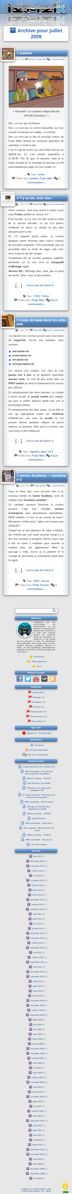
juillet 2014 (37, 890)
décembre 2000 (38, 1149)
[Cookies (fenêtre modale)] (65, 1185)
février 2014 (37, 895)
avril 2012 (37, 952)
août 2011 (37, 967)
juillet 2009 (37, 1020)
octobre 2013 (37, 904)
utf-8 (50, 451)
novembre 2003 (38, 1097)
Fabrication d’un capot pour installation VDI (39, 789)
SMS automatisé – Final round (38, 823)
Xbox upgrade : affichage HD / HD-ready (38, 829)
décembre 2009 (38, 1000)
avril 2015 (37, 876)
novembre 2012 (38, 938)
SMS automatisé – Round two (39, 840)
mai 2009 (37, 1029)
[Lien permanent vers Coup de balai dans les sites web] (8, 320)
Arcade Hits (37, 692)
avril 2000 (37, 1159)
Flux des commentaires (38, 755)
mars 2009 (37, 1034)
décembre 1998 (38, 1169)
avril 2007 (37, 1068)
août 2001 (37, 1125)
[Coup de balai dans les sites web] (36, 441)
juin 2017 (37, 856)
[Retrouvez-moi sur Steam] (44, 681)
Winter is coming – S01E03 (39, 778)
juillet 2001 (37, 1130)
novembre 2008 (38, 1053)
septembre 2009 (37, 1015)
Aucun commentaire (56, 204)
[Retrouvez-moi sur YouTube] (36, 681)
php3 (43, 451)
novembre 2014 (38, 880)
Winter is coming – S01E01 (39, 835)
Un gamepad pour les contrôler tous (39, 767)
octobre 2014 (37, 885)
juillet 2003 (37, 1101)
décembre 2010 (38, 972)
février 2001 (37, 1145)
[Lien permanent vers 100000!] (8, 54)
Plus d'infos (39, 657)
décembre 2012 (38, 933)
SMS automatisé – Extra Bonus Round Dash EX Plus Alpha (39, 772)
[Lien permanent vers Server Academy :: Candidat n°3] (8, 476)
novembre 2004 (38, 1082)
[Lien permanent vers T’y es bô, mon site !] (8, 199)
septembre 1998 (37, 1173)
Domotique (36, 702)
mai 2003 (37, 1106)
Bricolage (37, 697)
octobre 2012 (37, 943)
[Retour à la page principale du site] (36, 7)
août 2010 (37, 981)
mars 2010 (37, 991)
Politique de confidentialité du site (36, 1189)
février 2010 (37, 996)
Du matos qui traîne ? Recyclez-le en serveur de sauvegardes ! (38, 796)
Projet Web (41, 59)
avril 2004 (37, 1087)
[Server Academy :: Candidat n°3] (36, 570)
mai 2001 (37, 1135)
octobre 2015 (37, 871)
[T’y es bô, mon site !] (36, 285)
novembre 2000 (38, 1154)
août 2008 (37, 1063)
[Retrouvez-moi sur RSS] (52, 681)
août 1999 (37, 1164)
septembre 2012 (37, 948)
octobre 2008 (37, 1058)
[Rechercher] (54, 611)
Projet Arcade (37, 712)
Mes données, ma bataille (38, 783)
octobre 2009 (37, 1010)
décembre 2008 (38, 1049)
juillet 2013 (37, 919)
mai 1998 (37, 1178)
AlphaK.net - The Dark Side (39, 733)
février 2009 (37, 1039)
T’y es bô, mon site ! (35, 198)
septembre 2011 (37, 962)
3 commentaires (57, 59)
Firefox (45, 296)
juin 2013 (37, 924)
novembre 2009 (38, 1005)
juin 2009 (37, 1025)
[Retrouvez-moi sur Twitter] (28, 681)
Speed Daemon (39, 818)
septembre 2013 (37, 909)
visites (41, 174)
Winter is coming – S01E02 (39, 813)
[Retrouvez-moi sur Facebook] (19, 681)
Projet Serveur (40, 486)
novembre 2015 (38, 866)
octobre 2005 (37, 1077)
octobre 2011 (37, 957)
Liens (39, 666)
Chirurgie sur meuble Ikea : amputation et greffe (39, 808)
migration (34, 451)
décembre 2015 (38, 861)
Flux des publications (38, 750)
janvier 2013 (37, 928)
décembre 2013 (38, 900)
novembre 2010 (38, 976)
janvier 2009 (37, 1044)
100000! (25, 53)
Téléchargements (39, 661)
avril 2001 (37, 1140)
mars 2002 (37, 1116)
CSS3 (36, 296)
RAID (36, 581)
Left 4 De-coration (39, 844)
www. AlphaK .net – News (39, 1191)
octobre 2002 (37, 1111)
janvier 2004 (37, 1092)
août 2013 (37, 914)
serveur (45, 581)
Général (31, 59)
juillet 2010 (37, 986)
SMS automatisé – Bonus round (39, 802)
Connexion (39, 745)
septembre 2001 (37, 1121)
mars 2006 (37, 1073)
